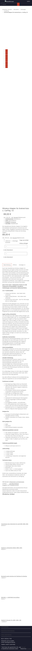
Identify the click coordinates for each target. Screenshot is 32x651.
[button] (25, 1)
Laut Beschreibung (14, 483)
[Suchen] (18, 4)
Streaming (13, 222)
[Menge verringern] (3, 246)
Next (4, 206)
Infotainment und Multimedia (16, 482)
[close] (3, 20)
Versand (16, 217)
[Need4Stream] (9, 1)
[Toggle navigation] (3, 1)
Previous (5, 70)
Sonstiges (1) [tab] (22, 265)
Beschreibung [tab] (7, 265)
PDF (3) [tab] (14, 265)
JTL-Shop (28, 648)
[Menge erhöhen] (28, 246)
